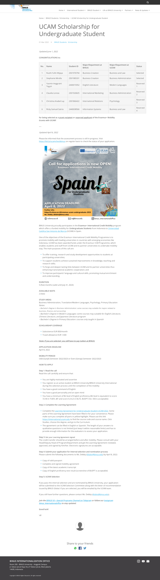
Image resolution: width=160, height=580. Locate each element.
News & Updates (141, 10)
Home (61, 10)
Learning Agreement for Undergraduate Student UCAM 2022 (81, 411)
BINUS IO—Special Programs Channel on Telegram (68, 500)
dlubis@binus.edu (95, 454)
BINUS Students (52, 18)
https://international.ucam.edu (56, 419)
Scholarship (64, 18)
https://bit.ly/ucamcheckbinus (52, 141)
